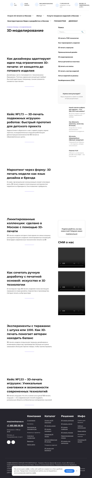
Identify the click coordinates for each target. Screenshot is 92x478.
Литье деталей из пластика (69, 61)
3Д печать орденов (67, 420)
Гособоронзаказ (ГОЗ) (66, 80)
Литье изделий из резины (68, 75)
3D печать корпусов (65, 47)
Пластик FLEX (73, 150)
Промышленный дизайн (67, 52)
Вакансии (30, 441)
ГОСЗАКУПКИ (60, 21)
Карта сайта (31, 444)
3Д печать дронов (67, 432)
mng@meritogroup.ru (15, 421)
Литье (39, 16)
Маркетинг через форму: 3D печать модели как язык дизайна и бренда (29, 173)
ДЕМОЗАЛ (73, 21)
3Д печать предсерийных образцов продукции (76, 138)
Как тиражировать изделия (69, 43)
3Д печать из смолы (66, 66)
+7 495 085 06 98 (15, 425)
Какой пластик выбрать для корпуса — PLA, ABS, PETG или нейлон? (77, 109)
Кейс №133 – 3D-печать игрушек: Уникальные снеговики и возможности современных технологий (28, 385)
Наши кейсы (82, 431)
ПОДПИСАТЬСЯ (71, 234)
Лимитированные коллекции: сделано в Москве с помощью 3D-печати (25, 225)
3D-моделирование (65, 57)
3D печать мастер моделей (68, 71)
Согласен (69, 471)
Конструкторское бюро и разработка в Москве (28, 21)
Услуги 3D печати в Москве (19, 16)
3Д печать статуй (66, 424)
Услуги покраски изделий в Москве (63, 16)
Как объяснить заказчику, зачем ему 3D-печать (76, 123)
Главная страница (12, 27)
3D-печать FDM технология (68, 38)
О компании (31, 420)
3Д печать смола (50, 426)
